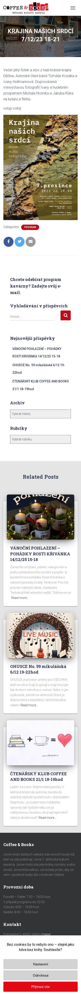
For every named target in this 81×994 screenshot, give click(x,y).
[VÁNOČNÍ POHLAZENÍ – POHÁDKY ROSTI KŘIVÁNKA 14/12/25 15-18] (40, 517)
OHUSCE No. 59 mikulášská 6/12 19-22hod (38, 669)
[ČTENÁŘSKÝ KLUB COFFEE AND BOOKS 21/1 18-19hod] (40, 742)
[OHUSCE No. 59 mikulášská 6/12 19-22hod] (40, 635)
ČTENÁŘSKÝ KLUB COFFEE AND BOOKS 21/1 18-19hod (38, 776)
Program (30, 227)
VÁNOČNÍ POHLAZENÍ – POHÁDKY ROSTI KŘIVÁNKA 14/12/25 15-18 (40, 553)
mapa (46, 934)
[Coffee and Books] (27, 8)
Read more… (20, 598)
